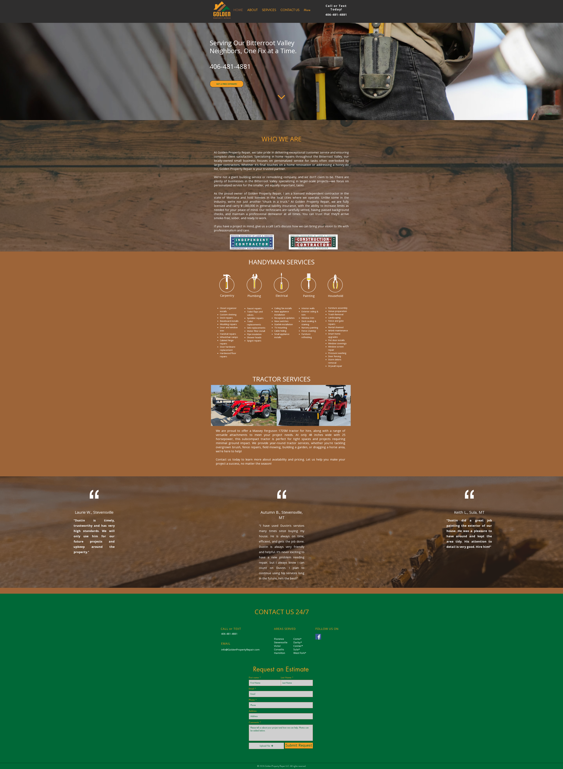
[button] (266, 746)
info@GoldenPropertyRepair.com (240, 649)
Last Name (286, 677)
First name (254, 677)
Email (251, 689)
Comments (254, 722)
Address (253, 711)
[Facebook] (318, 637)
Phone (252, 700)
